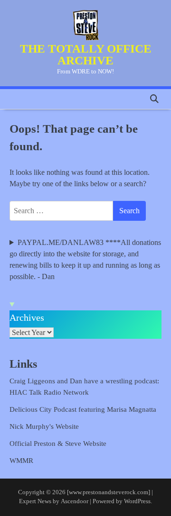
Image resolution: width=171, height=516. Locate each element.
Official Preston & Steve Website (58, 443)
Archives (27, 317)
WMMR (21, 460)
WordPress (137, 501)
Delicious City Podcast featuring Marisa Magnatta (83, 409)
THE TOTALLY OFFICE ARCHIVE (86, 54)
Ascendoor (74, 501)
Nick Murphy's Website (44, 426)
